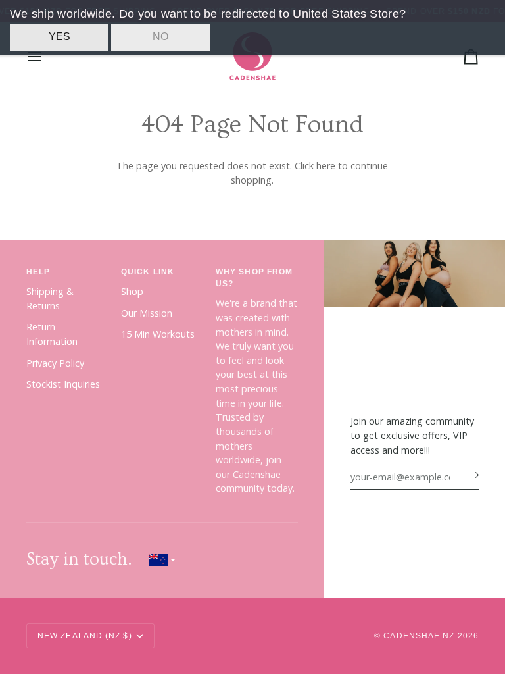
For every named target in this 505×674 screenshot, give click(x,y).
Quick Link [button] (147, 271)
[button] (162, 560)
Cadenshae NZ (418, 635)
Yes (59, 36)
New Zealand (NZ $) (84, 635)
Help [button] (38, 271)
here (325, 165)
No (160, 36)
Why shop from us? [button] (254, 277)
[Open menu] (46, 56)
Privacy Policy (55, 363)
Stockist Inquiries (63, 384)
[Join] (468, 475)
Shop (132, 291)
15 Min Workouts (158, 334)
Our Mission (146, 313)
